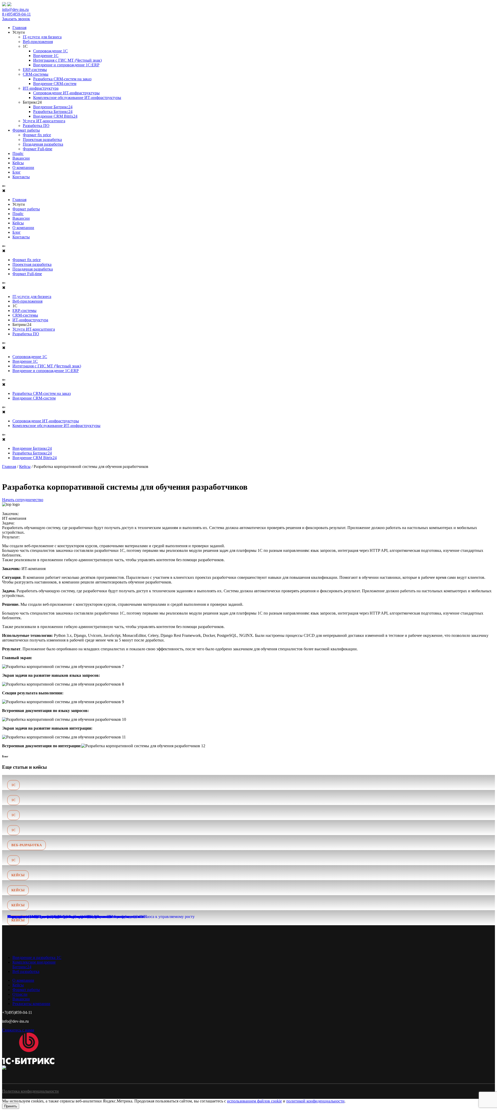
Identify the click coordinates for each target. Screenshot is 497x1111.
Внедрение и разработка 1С (36, 957)
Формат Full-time (37, 149)
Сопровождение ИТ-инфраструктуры (66, 93)
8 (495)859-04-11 (16, 14)
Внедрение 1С (46, 55)
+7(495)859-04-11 (17, 1012)
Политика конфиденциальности (30, 1091)
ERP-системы (35, 69)
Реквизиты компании (31, 1003)
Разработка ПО (36, 125)
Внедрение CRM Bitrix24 (55, 116)
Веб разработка (25, 971)
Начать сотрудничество (22, 499)
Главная (19, 27)
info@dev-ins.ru (15, 9)
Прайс (18, 153)
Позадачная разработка (43, 144)
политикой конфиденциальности (315, 1101)
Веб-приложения (38, 41)
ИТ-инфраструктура (41, 88)
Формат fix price (37, 135)
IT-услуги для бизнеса (42, 37)
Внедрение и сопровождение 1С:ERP (66, 65)
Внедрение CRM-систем (54, 83)
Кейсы (18, 163)
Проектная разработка (42, 139)
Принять (10, 1106)
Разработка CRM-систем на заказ (62, 79)
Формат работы (26, 130)
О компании (23, 167)
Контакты (21, 177)
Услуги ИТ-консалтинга (44, 121)
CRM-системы (35, 74)
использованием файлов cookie (254, 1101)
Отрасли (19, 994)
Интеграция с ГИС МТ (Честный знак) (67, 60)
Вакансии (21, 158)
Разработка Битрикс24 (52, 111)
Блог (16, 172)
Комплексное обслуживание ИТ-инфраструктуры (77, 97)
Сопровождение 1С (50, 51)
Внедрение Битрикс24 (52, 107)
